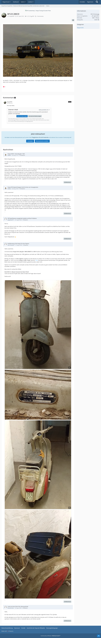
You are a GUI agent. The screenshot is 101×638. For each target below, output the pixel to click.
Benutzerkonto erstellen (42, 141)
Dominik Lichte (11, 608)
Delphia (9, 155)
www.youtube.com (44, 109)
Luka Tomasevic (11, 245)
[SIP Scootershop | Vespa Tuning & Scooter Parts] (38, 10)
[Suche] (97, 2)
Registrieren (90, 2)
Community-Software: (50, 635)
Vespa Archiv (80, 27)
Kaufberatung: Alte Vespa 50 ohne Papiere (18, 243)
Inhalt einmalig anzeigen (22, 116)
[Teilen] (73, 20)
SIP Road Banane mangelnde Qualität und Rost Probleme (22, 218)
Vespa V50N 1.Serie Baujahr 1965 (16, 154)
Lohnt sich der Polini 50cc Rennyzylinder (18, 606)
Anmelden (82, 2)
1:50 (36, 260)
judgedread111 (11, 220)
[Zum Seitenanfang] (98, 636)
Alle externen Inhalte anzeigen (35, 116)
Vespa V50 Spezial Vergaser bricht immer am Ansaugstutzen (23, 187)
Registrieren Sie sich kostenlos (40, 137)
